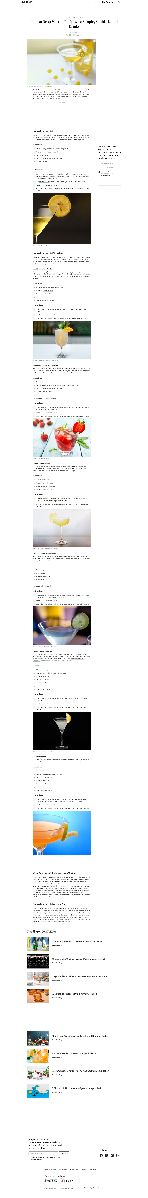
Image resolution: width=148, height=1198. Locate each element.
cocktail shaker (44, 182)
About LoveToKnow (50, 1170)
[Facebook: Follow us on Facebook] (101, 1155)
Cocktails (75, 17)
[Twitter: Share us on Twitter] (70, 35)
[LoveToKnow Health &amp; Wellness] (50, 1180)
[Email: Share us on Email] (78, 35)
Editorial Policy (74, 1170)
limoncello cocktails (43, 921)
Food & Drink (68, 17)
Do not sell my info (78, 1188)
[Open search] (119, 2)
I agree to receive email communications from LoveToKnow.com (107, 173)
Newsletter (63, 1170)
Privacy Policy (88, 1188)
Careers (83, 1170)
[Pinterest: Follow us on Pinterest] (112, 1155)
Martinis (81, 17)
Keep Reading (57, 945)
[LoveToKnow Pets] (67, 1180)
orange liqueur (48, 291)
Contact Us (92, 1170)
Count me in (109, 168)
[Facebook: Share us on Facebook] (66, 35)
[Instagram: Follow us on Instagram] (117, 1155)
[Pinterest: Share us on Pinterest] (74, 35)
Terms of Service (98, 1188)
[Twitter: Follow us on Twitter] (106, 1155)
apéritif (70, 879)
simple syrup (46, 155)
